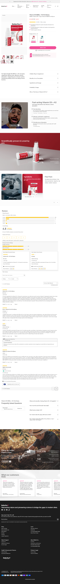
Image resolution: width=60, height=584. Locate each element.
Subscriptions (3, 531)
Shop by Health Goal (5, 529)
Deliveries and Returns (5, 543)
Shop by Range (4, 528)
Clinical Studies (4, 551)
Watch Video (13, 125)
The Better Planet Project (35, 544)
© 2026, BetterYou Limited (30, 579)
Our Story (32, 541)
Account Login (4, 544)
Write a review (43, 22)
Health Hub (33, 529)
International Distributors (5, 553)
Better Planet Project (34, 532)
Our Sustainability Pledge (35, 531)
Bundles (2, 532)
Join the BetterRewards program (38, 55)
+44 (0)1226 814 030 (4, 571)
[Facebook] (7, 510)
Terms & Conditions (34, 553)
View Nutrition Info (28, 196)
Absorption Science (34, 528)
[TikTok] (9, 510)
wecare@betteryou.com (5, 572)
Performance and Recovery (36, 543)
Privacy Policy (33, 551)
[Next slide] (50, 1)
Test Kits (3, 534)
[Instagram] (4, 510)
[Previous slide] (10, 1)
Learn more (5, 461)
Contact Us (19, 408)
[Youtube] (2, 510)
